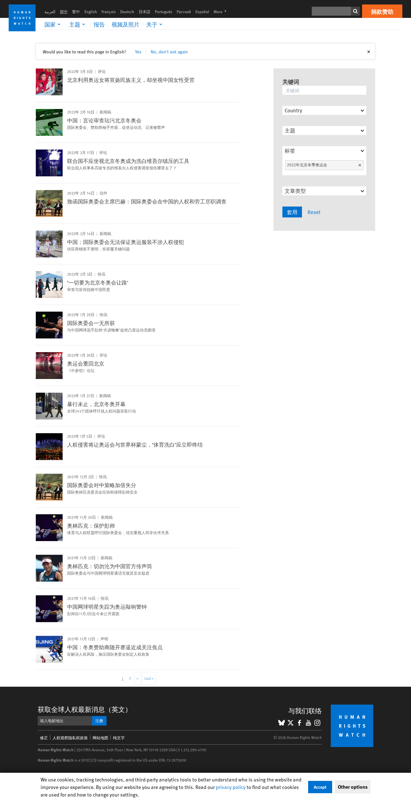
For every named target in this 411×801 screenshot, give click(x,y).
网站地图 (100, 737)
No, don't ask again (169, 51)
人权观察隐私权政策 (70, 737)
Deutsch (127, 11)
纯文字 (119, 737)
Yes (138, 51)
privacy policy (230, 786)
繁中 (76, 11)
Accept (320, 787)
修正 (44, 737)
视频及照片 (126, 24)
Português (163, 11)
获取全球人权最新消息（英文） (85, 709)
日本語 (144, 11)
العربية (49, 11)
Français (108, 11)
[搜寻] (355, 11)
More (222, 11)
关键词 (290, 81)
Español (202, 11)
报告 (99, 24)
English (90, 11)
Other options (353, 786)
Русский (184, 11)
